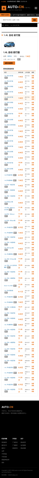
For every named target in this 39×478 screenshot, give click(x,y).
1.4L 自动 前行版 (8, 97)
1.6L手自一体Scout (9, 214)
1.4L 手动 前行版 (8, 81)
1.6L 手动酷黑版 (8, 254)
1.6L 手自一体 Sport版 (10, 259)
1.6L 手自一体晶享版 (9, 196)
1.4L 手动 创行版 (8, 76)
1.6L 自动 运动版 (8, 119)
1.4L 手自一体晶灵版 (9, 237)
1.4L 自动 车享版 (8, 102)
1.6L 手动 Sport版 (9, 248)
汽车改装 (4, 457)
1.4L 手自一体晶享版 (9, 377)
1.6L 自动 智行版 (8, 113)
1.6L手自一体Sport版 (9, 220)
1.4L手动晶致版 (8, 180)
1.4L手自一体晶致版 (9, 190)
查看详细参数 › (9, 63)
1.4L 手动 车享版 (8, 86)
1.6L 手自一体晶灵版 (9, 336)
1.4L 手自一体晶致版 (9, 242)
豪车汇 (4, 448)
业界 (3, 451)
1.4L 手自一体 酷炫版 (10, 307)
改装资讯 (15, 448)
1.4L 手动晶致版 (8, 232)
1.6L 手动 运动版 (8, 151)
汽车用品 (4, 454)
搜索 (34, 20)
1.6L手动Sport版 (8, 202)
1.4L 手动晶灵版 (8, 227)
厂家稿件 (15, 445)
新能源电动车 (5, 459)
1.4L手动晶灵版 (8, 175)
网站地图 (23, 448)
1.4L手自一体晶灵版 (9, 184)
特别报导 (4, 442)
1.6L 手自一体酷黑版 (9, 278)
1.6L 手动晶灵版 (8, 384)
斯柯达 (7, 25)
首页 (3, 25)
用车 (3, 462)
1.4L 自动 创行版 (8, 92)
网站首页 (23, 442)
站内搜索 (23, 445)
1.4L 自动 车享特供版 (10, 125)
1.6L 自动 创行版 (8, 108)
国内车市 (4, 445)
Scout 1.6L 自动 (8, 285)
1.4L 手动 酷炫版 (8, 290)
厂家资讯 (15, 442)
